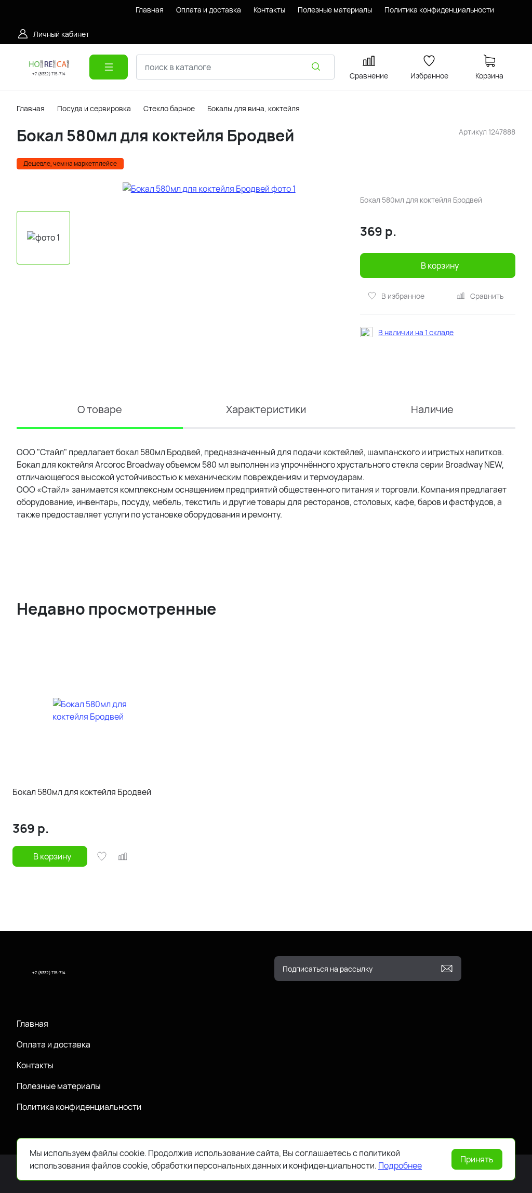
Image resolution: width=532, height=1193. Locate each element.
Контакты (35, 1065)
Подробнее (400, 1165)
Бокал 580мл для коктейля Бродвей (81, 792)
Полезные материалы (59, 1086)
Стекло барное (169, 108)
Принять (477, 1159)
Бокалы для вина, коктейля (253, 108)
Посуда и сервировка (94, 108)
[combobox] (235, 67)
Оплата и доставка (53, 1044)
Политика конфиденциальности (79, 1106)
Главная (31, 108)
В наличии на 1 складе (416, 332)
